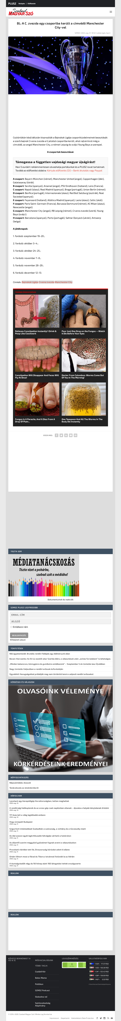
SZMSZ (77, 33)
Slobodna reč (41, 996)
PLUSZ (12, 3)
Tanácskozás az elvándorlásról (24, 788)
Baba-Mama (41, 978)
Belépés (22, 3)
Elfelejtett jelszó (18, 639)
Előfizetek (32, 3)
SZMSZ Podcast (42, 990)
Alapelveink (65, 1018)
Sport (108, 33)
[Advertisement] (60, 115)
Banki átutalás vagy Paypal (87, 170)
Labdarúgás (101, 33)
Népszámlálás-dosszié (20, 782)
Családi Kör (40, 971)
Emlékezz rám (20, 626)
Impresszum (54, 1018)
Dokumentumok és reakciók (60, 599)
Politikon (39, 984)
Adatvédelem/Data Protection (82, 1018)
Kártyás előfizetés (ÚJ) (59, 170)
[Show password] (107, 621)
